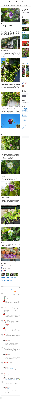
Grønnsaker (25, 114)
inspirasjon (23, 116)
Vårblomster (26, 129)
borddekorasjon (26, 111)
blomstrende (23, 111)
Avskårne (3, 279)
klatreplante (7, 279)
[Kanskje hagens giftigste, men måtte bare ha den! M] (23, 72)
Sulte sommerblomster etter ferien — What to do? (7, 280)
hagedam (23, 115)
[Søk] (28, 12)
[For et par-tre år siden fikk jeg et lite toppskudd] (27, 69)
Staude (25, 125)
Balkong (5, 279)
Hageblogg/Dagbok (13, 5)
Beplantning (23, 109)
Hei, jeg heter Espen (6, 5)
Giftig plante (23, 114)
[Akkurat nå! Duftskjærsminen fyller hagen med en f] (23, 75)
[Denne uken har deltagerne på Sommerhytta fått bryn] (23, 66)
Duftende (23, 113)
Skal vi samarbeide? (19, 5)
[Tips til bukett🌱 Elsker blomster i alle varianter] (27, 66)
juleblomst (26, 116)
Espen (6, 340)
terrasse (25, 126)
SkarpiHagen (15, 1)
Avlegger (23, 108)
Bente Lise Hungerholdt (10, 368)
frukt (25, 113)
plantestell (24, 121)
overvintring (24, 120)
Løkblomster (25, 119)
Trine (8, 388)
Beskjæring (26, 109)
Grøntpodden (25, 5)
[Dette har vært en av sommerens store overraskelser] (27, 75)
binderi (23, 110)
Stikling (27, 125)
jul (24, 116)
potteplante (24, 122)
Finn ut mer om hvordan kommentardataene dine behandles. (9, 289)
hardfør (26, 115)
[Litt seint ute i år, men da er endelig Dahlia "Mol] (23, 69)
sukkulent (23, 126)
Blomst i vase (25, 110)
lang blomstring (26, 118)
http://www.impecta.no (15, 379)
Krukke (9, 279)
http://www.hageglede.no (8, 379)
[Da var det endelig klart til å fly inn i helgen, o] (27, 72)
